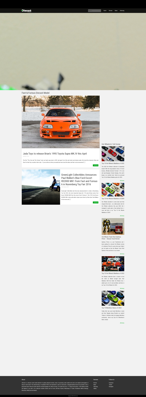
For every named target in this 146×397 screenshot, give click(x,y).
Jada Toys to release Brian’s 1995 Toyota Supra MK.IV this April (55, 153)
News (116, 10)
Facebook (111, 382)
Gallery (95, 388)
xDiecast (26, 11)
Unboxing (122, 10)
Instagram (111, 386)
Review (110, 10)
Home (104, 10)
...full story (121, 180)
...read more (95, 165)
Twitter (110, 384)
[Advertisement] (113, 118)
